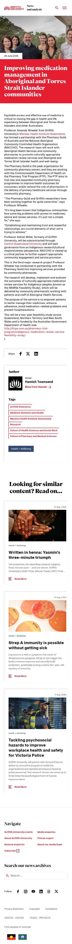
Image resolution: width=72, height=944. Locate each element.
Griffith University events (18, 832)
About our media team (49, 844)
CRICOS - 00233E (14, 918)
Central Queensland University (23, 243)
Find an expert (45, 838)
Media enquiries (46, 832)
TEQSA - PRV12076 (40, 918)
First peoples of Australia (17, 927)
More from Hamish (36, 387)
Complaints (51, 909)
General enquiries (14, 844)
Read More (21, 579)
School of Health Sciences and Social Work (33, 430)
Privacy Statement (14, 909)
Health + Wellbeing (21, 448)
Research (15, 424)
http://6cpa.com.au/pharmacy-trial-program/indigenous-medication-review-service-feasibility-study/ (34, 332)
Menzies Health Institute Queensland (42, 134)
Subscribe (10, 850)
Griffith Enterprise (20, 406)
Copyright (34, 909)
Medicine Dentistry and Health (27, 412)
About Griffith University (18, 838)
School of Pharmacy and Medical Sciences (33, 436)
